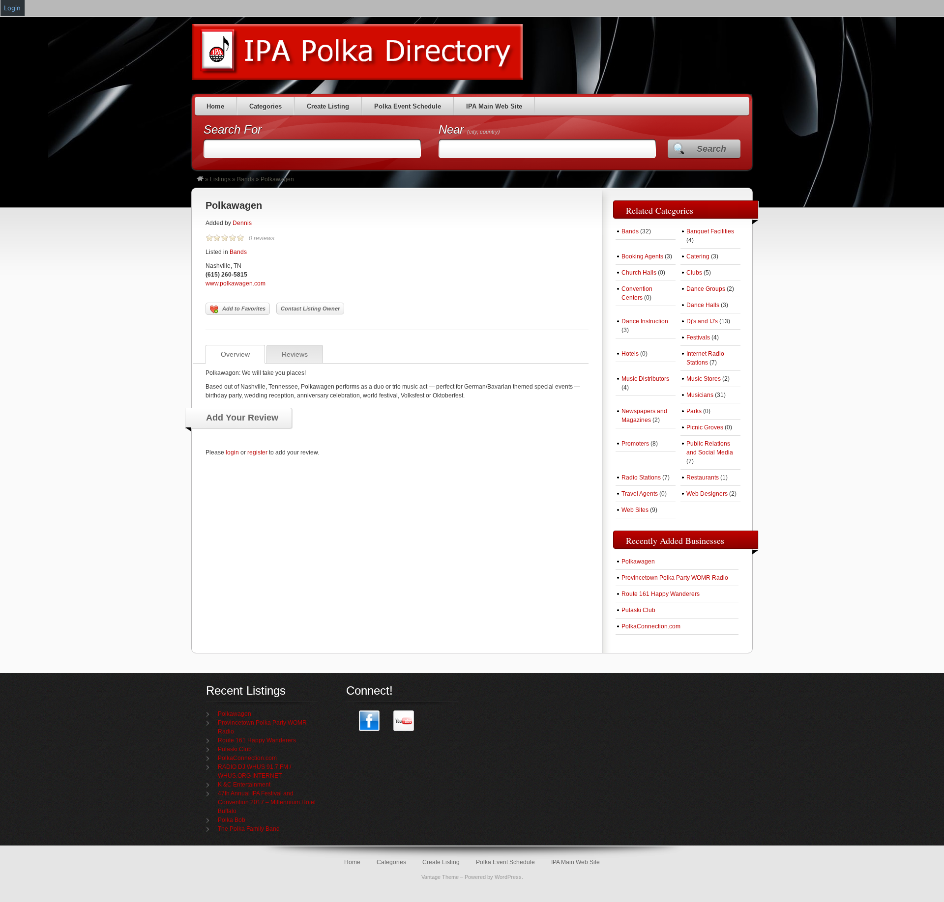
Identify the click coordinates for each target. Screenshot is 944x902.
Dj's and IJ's (702, 321)
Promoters (635, 443)
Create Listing (328, 106)
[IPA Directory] (200, 179)
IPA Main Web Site (494, 106)
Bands (245, 179)
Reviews (295, 354)
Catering (697, 256)
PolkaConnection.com (650, 626)
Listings (220, 179)
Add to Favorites (244, 308)
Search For (233, 129)
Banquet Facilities (710, 231)
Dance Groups (705, 288)
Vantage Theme (440, 877)
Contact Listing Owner (310, 308)
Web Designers (707, 493)
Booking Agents (642, 256)
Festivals (698, 337)
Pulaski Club (638, 610)
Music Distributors (645, 378)
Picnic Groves (704, 427)
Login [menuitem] (12, 8)
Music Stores (703, 378)
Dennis (242, 223)
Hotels (630, 353)
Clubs (694, 272)
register (257, 452)
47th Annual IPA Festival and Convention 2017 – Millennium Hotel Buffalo (267, 802)
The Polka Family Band (249, 828)
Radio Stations (641, 477)
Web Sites (635, 510)
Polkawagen (234, 205)
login (232, 452)
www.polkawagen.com (236, 283)
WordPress (508, 877)
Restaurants (702, 477)
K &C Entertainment (244, 784)
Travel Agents (639, 493)
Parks (694, 411)
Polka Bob (231, 820)
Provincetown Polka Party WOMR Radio (674, 577)
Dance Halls (702, 305)
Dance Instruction (644, 321)
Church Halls (638, 272)
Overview (235, 354)
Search (711, 149)
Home (215, 106)
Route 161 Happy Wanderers (660, 594)
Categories (265, 106)
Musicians (699, 395)
